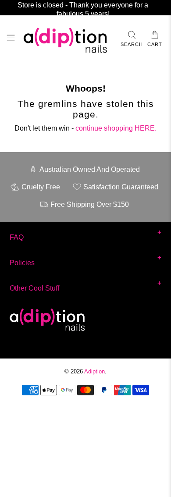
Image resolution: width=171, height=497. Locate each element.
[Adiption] (67, 39)
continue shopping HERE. (116, 128)
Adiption (94, 371)
